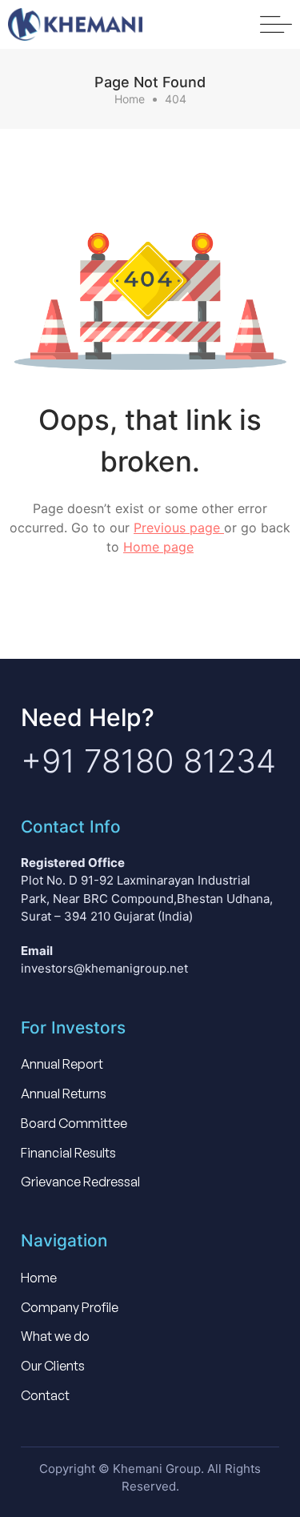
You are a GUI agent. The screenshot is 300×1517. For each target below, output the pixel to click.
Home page (158, 547)
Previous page (179, 528)
